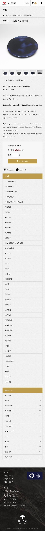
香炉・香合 (8, 457)
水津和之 (8, 315)
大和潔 (7, 263)
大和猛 (7, 269)
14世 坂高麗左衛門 (11, 192)
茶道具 (7, 442)
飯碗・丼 (8, 452)
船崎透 (7, 371)
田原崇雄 (8, 356)
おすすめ (8, 395)
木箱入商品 (8, 426)
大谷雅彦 (8, 274)
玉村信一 (8, 346)
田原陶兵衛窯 (9, 361)
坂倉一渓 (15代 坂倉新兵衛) (14, 243)
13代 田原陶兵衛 (10, 181)
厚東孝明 (8, 233)
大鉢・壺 (8, 421)
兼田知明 (8, 227)
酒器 (6, 447)
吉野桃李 (8, 238)
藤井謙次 (8, 377)
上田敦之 (8, 212)
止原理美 (8, 310)
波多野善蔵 (8, 325)
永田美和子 (8, 320)
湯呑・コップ (9, 431)
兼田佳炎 (8, 217)
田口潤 (7, 366)
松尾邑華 (8, 299)
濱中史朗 (8, 341)
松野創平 (8, 305)
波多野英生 (8, 330)
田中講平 (8, 351)
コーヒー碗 (8, 405)
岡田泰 (7, 284)
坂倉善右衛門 (9, 248)
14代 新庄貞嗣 (9, 197)
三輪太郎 (8, 207)
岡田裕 (7, 289)
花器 (6, 436)
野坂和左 (8, 382)
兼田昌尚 (8, 222)
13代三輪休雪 (9, 186)
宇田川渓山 (8, 279)
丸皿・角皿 (8, 411)
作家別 (7, 416)
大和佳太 (8, 253)
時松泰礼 (8, 294)
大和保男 (8, 258)
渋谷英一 (8, 335)
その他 (7, 400)
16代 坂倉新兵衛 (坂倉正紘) (14, 202)
